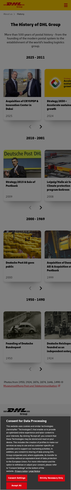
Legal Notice (34, 471)
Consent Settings (16, 478)
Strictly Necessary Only (51, 478)
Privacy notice (21, 471)
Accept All (16, 485)
